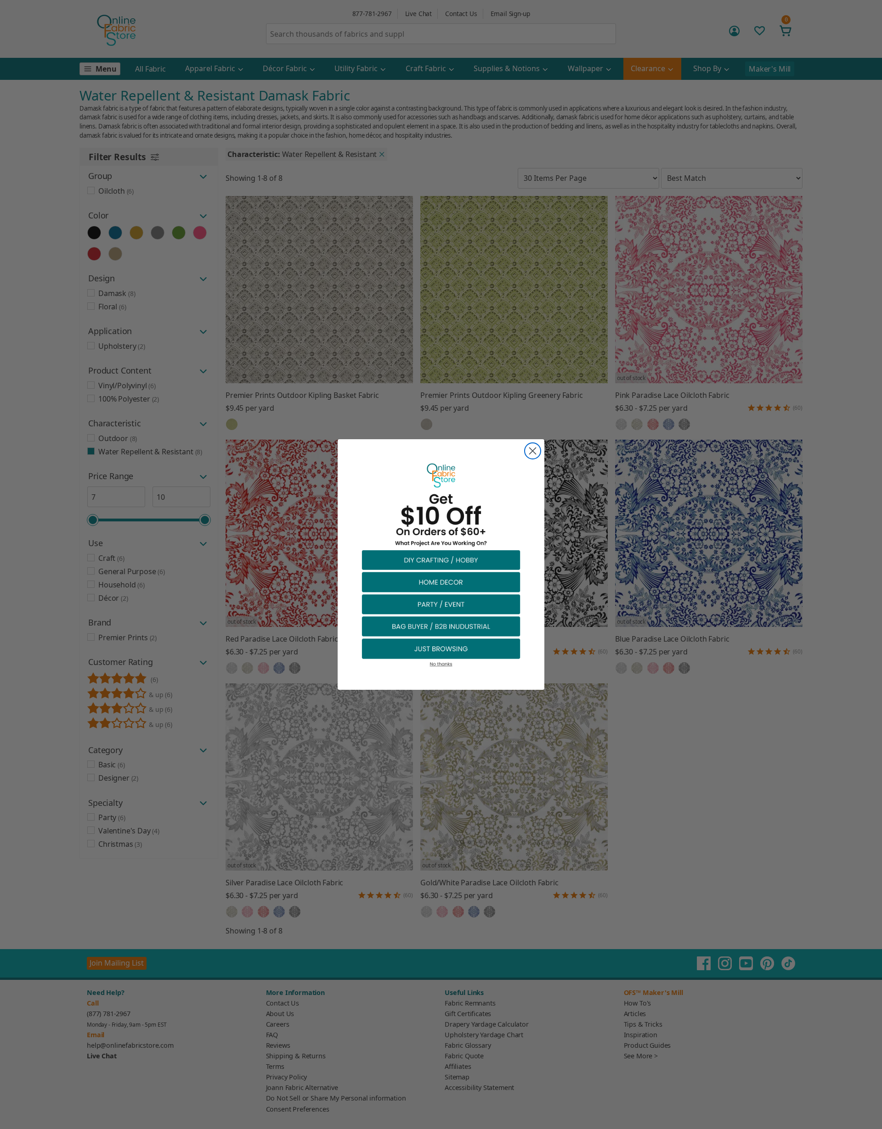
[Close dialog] (533, 451)
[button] (441, 559)
